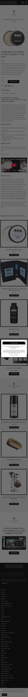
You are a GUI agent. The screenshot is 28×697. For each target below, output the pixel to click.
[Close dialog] (25, 341)
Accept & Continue (14, 343)
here (17, 350)
